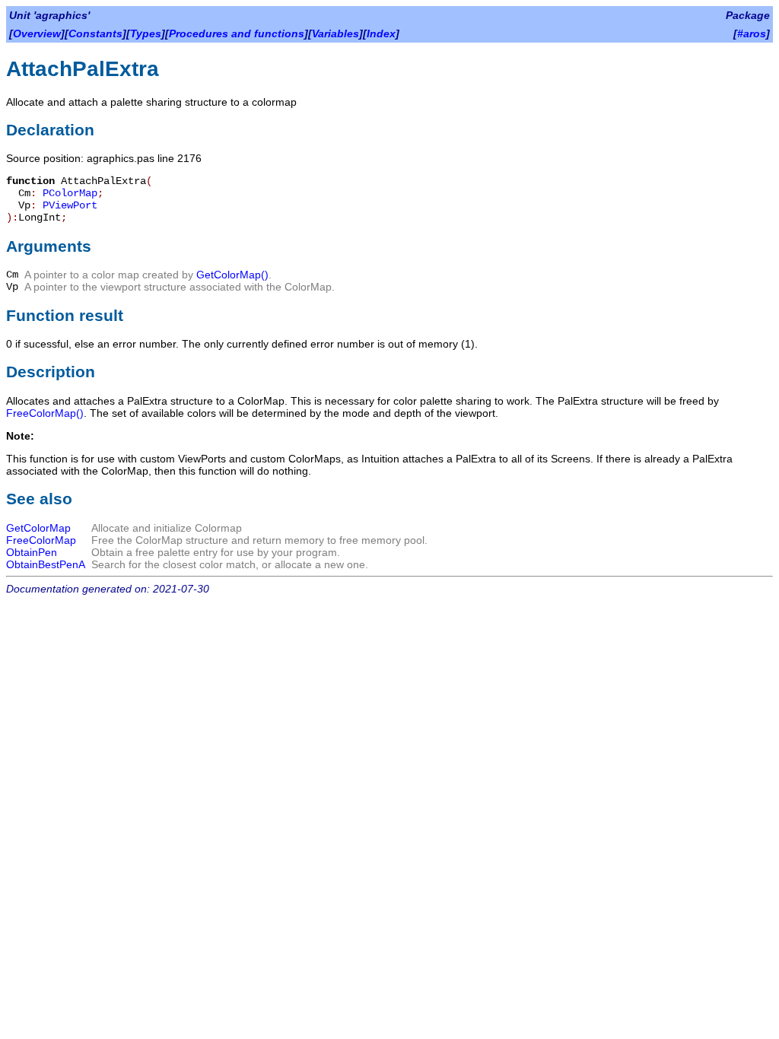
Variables (335, 33)
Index (381, 33)
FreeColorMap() (45, 413)
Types (145, 33)
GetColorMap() (232, 274)
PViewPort (70, 205)
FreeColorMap (41, 540)
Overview (37, 33)
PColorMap (70, 193)
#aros (751, 33)
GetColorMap (38, 528)
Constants (95, 33)
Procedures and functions (236, 33)
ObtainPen (31, 552)
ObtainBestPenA (45, 564)
